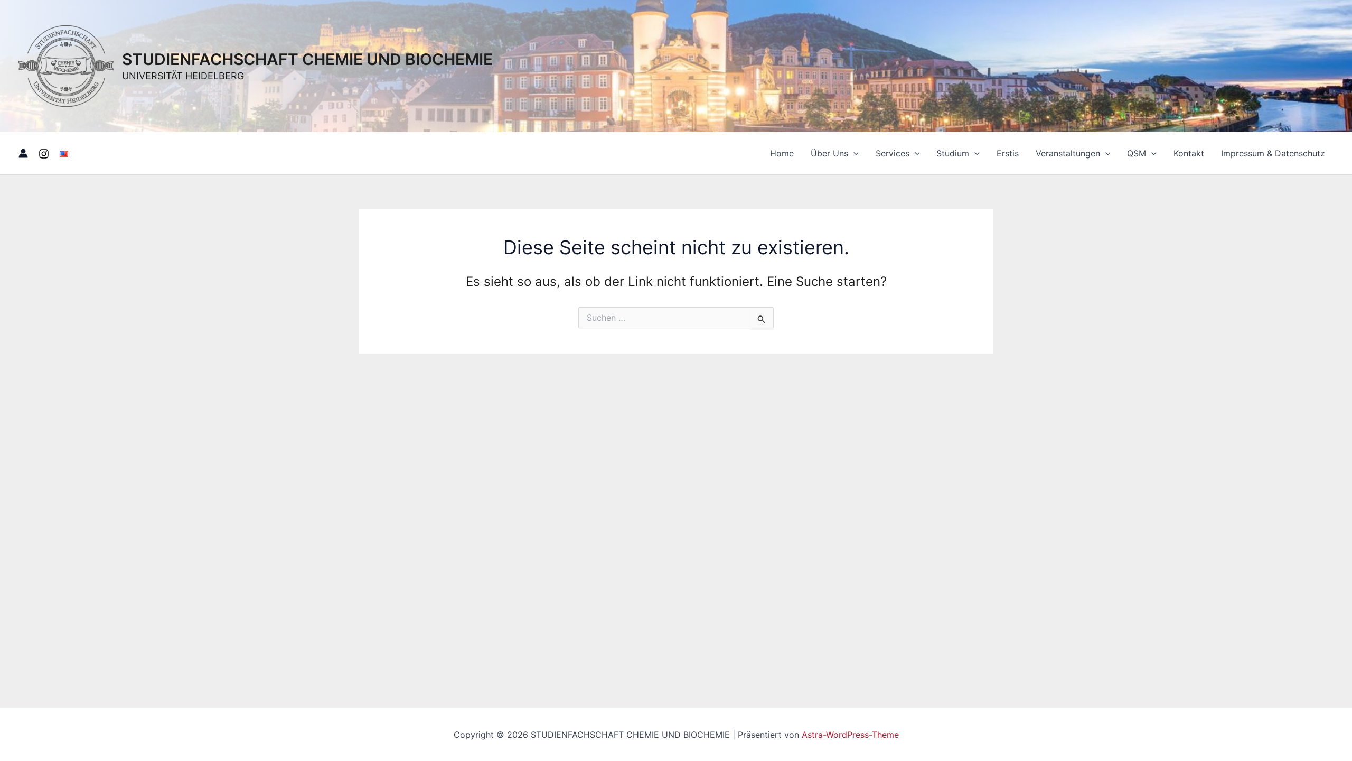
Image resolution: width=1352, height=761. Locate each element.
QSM (1136, 153)
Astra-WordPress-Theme (850, 734)
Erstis (1008, 153)
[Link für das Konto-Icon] (23, 153)
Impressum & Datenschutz (1273, 153)
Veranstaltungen (1068, 153)
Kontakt (1188, 153)
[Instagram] (44, 154)
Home (782, 153)
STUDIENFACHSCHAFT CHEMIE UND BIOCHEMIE (307, 59)
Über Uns (829, 153)
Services (892, 153)
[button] (853, 153)
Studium (952, 153)
